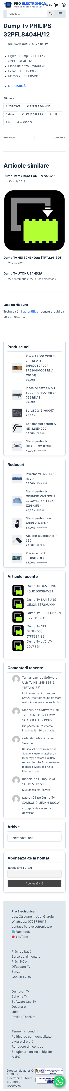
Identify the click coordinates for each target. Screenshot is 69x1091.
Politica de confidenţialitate (32, 1036)
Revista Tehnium (23, 1017)
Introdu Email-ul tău (19, 867)
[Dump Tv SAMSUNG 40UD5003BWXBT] (18, 590)
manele (27, 779)
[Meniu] (60, 13)
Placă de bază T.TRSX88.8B (35, 555)
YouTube (22, 937)
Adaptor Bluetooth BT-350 (41, 538)
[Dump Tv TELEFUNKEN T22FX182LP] (18, 617)
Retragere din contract (28, 1046)
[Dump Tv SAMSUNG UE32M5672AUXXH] (18, 604)
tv (8, 122)
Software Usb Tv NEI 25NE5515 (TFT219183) (39, 683)
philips (54, 114)
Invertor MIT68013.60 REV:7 (41, 476)
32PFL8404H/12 (39, 106)
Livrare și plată (22, 1041)
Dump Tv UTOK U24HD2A (22, 273)
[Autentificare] (64, 5)
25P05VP (13, 106)
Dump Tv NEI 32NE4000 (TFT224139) (32, 258)
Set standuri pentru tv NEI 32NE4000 (41, 426)
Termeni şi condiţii (25, 1031)
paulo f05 (29, 797)
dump (11, 114)
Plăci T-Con (20, 961)
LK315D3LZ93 (32, 114)
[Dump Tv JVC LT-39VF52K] (18, 645)
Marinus (28, 710)
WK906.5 (24, 122)
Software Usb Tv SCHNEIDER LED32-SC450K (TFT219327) (40, 715)
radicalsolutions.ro (35, 738)
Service (27, 743)
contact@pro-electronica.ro (32, 926)
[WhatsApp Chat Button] (59, 1081)
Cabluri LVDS (21, 977)
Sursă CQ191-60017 (40, 410)
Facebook (23, 932)
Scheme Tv (20, 996)
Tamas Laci (30, 677)
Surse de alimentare (26, 956)
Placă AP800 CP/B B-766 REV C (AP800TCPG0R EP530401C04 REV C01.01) (41, 365)
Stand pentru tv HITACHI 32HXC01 (38, 443)
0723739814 (37, 921)
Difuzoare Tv (21, 967)
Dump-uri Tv (40, 44)
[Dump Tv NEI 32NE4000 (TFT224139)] (34, 220)
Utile (15, 1012)
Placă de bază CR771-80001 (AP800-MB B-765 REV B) (41, 392)
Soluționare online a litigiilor (32, 1052)
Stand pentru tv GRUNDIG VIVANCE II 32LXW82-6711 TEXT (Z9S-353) (40, 498)
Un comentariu (47, 278)
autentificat (31, 311)
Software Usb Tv (24, 1001)
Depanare (19, 1006)
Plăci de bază (21, 951)
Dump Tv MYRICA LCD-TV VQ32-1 (29, 176)
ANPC (16, 1057)
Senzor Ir (18, 972)
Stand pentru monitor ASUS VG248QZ (41, 520)
